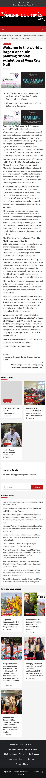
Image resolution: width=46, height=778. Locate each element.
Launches (13, 759)
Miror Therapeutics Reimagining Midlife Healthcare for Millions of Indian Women (22, 509)
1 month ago (31, 632)
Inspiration (6, 44)
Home (15, 5)
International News (15, 749)
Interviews (31, 759)
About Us (30, 5)
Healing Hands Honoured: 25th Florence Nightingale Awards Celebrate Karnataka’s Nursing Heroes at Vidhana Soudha (22, 537)
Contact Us (22, 5)
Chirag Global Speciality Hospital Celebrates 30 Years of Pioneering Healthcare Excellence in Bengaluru (22, 580)
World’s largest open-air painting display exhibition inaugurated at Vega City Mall (27, 364)
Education (6, 658)
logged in (17, 474)
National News (10, 754)
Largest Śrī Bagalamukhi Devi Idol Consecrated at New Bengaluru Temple (23, 503)
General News (7, 400)
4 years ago (8, 416)
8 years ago (8, 69)
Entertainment (31, 397)
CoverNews (36, 771)
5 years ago (31, 418)
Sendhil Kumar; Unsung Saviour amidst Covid (9, 452)
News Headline (30, 402)
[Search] (42, 29)
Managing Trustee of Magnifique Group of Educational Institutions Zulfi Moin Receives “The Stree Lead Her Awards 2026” (23, 528)
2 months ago (31, 678)
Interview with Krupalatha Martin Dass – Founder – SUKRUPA (22, 357)
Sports (13, 658)
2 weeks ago (8, 629)
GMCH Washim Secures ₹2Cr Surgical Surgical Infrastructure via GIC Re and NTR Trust (20, 545)
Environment (34, 754)
